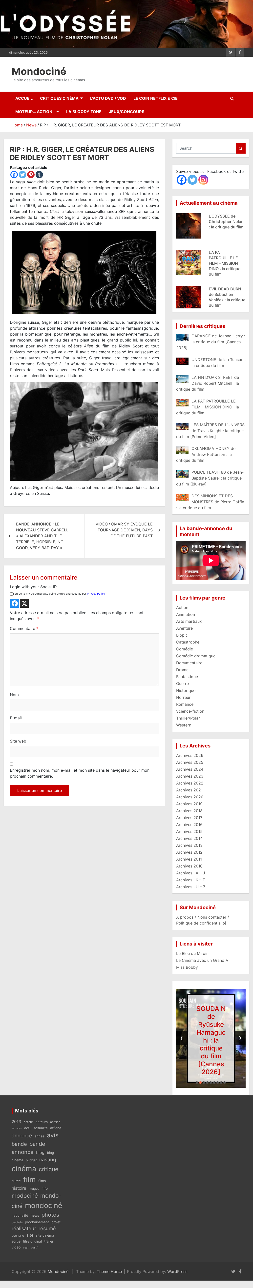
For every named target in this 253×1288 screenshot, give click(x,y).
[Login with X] (24, 603)
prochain (17, 1222)
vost (25, 1247)
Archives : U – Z (191, 886)
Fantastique (187, 676)
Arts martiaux (189, 621)
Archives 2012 (189, 852)
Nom (14, 694)
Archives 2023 (189, 776)
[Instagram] (203, 180)
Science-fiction (190, 711)
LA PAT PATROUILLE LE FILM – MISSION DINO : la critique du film (224, 227)
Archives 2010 (189, 866)
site (29, 1235)
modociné (25, 1195)
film (29, 1179)
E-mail (16, 717)
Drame (182, 669)
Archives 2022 (189, 783)
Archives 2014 (189, 838)
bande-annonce (30, 1148)
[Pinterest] (31, 174)
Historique (185, 690)
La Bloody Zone (84, 111)
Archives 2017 (189, 817)
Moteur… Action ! (35, 111)
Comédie (184, 648)
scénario (18, 1235)
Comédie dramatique (195, 655)
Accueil (24, 98)
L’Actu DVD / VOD (108, 98)
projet (56, 1222)
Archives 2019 (189, 803)
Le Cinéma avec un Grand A (202, 960)
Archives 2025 (189, 762)
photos (50, 1214)
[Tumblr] (39, 174)
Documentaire (189, 662)
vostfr (35, 1247)
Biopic (182, 635)
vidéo (16, 1247)
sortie (16, 1241)
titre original (32, 1241)
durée (16, 1181)
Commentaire (24, 628)
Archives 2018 (189, 810)
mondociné (43, 1205)
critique (48, 1169)
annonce (22, 1135)
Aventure (184, 628)
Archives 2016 (189, 824)
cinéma (24, 1168)
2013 (16, 1121)
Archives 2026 (189, 755)
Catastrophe (187, 642)
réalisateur (24, 1228)
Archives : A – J (190, 872)
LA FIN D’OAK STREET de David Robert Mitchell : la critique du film (211, 1039)
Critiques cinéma (59, 98)
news (35, 1215)
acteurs (42, 1122)
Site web (18, 741)
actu (27, 1128)
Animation (185, 614)
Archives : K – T (190, 879)
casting (47, 1160)
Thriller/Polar (188, 718)
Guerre (182, 683)
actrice (55, 1122)
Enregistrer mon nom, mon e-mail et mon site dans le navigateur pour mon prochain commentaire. (79, 773)
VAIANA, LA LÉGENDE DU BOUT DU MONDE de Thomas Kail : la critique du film (226, 299)
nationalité (20, 1215)
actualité (41, 1128)
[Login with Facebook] (14, 603)
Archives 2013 (189, 845)
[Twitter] (22, 174)
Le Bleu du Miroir (192, 953)
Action (182, 607)
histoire (19, 1188)
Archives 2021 (189, 789)
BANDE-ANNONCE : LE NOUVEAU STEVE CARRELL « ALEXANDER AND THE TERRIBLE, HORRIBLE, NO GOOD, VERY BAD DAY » (42, 536)
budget (31, 1160)
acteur (28, 1122)
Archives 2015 (189, 831)
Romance (184, 704)
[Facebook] (14, 174)
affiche (55, 1128)
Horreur (183, 697)
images (34, 1188)
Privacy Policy (96, 593)
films (42, 1181)
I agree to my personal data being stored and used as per (59, 593)
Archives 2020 (189, 796)
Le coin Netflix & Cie (155, 98)
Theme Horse (109, 1271)
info (45, 1188)
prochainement (37, 1222)
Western (183, 725)
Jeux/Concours (126, 111)
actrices (17, 1128)
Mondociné (39, 71)
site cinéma (45, 1235)
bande (19, 1144)
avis (53, 1135)
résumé (47, 1228)
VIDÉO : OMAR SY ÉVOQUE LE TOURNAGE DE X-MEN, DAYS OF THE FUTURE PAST (124, 530)
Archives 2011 (189, 859)
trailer (48, 1241)
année (39, 1136)
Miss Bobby (187, 967)
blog (40, 1152)
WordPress (177, 1271)
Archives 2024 (189, 769)
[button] (197, 1082)
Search (241, 148)
